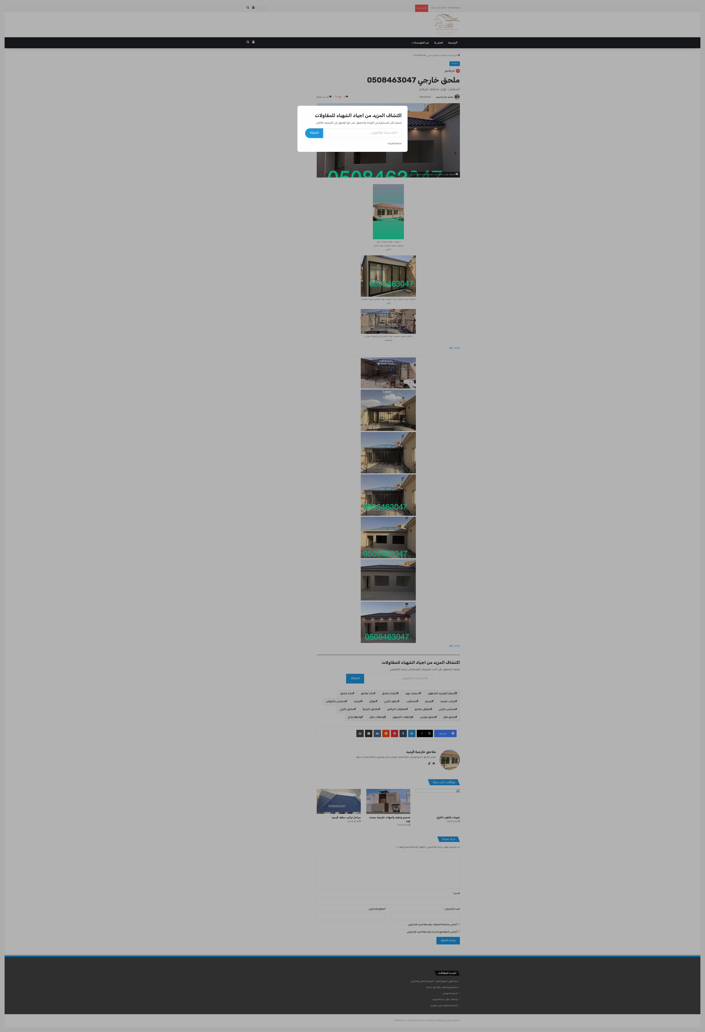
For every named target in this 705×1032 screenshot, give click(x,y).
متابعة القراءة (395, 143)
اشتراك (314, 133)
